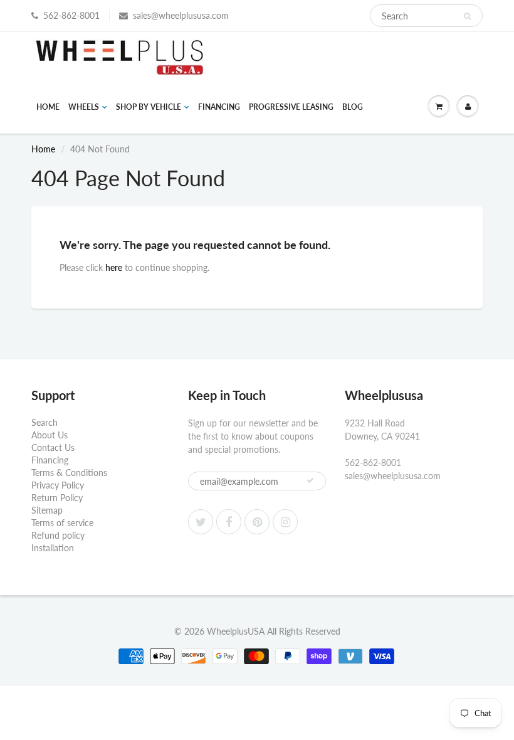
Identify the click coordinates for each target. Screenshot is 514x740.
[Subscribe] (310, 480)
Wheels (83, 107)
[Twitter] (200, 521)
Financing (219, 107)
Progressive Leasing (291, 107)
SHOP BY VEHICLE (148, 107)
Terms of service (62, 522)
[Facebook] (228, 521)
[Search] (467, 16)
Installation (52, 547)
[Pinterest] (257, 521)
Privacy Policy (57, 485)
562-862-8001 (71, 15)
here (113, 267)
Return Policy (57, 497)
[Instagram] (285, 521)
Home (48, 107)
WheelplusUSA (236, 631)
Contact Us (53, 447)
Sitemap (47, 510)
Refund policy (58, 535)
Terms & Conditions (69, 472)
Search (44, 422)
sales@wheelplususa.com (181, 15)
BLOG (352, 107)
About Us (49, 435)
